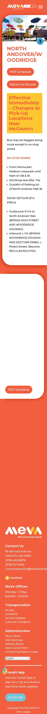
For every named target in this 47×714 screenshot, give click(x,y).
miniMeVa (11, 614)
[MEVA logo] (23, 537)
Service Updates (15, 618)
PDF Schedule (20, 72)
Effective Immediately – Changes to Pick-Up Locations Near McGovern (24, 113)
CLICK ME (15, 697)
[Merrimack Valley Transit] (15, 5)
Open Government (17, 647)
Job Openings (13, 640)
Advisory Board (14, 643)
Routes (9, 610)
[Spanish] (30, 7)
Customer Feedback (17, 622)
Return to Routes (23, 84)
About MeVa (12, 636)
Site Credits (23, 711)
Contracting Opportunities (21, 651)
